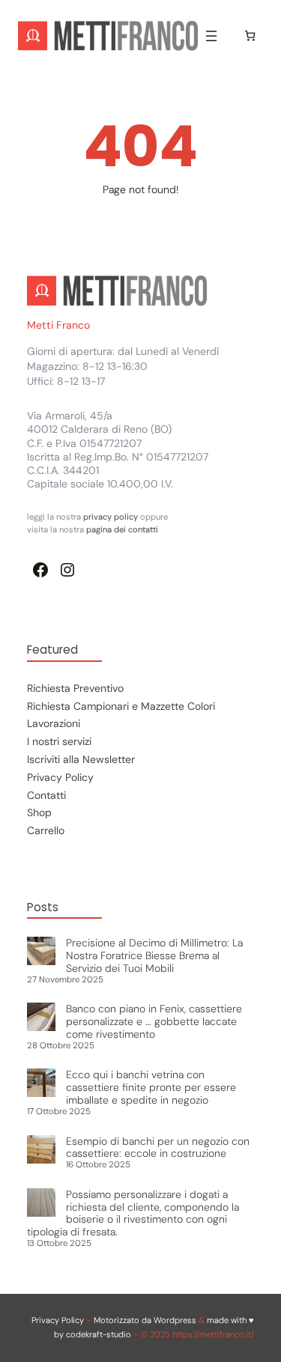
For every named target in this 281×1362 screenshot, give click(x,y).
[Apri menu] (211, 36)
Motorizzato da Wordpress (145, 1320)
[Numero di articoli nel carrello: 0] (250, 35)
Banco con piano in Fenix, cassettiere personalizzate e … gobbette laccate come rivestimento (154, 1021)
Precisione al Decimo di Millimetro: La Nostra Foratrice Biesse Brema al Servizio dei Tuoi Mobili (154, 955)
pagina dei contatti (122, 529)
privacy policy (111, 516)
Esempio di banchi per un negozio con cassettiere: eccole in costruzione (158, 1147)
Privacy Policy (57, 1320)
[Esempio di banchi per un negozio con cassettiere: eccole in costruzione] (41, 1151)
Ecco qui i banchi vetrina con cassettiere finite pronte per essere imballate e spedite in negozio (151, 1087)
